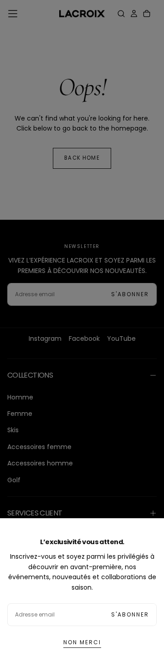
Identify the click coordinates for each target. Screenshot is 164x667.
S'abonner (130, 614)
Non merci (82, 642)
